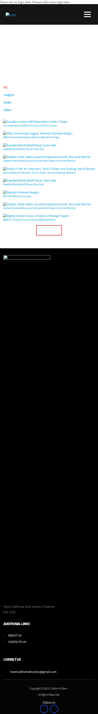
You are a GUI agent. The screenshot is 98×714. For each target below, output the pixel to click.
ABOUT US (15, 635)
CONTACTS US (17, 642)
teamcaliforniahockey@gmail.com (33, 672)
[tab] (5, 87)
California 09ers (58, 688)
